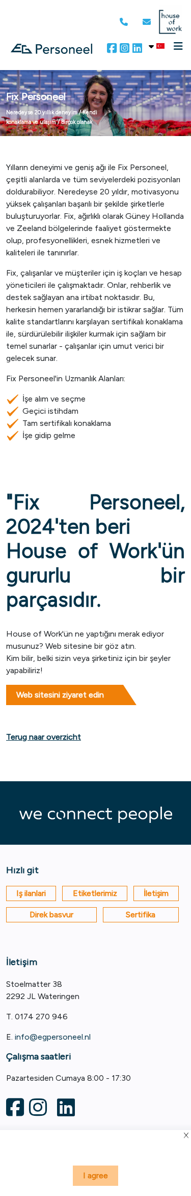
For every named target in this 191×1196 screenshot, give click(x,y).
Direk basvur (51, 914)
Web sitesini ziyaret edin (60, 695)
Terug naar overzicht (43, 737)
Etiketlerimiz (95, 893)
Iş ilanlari (31, 893)
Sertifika (140, 914)
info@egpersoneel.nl (53, 1037)
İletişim (156, 893)
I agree (95, 1175)
